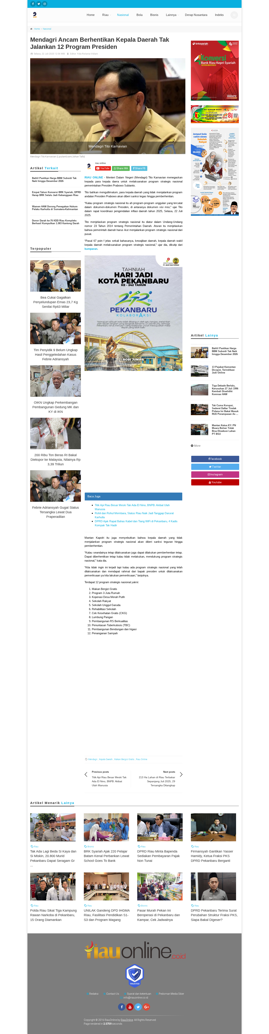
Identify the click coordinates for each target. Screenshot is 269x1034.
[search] (234, 15)
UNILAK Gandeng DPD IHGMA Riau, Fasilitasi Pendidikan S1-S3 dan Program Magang (107, 915)
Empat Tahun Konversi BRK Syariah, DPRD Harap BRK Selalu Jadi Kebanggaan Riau (56, 194)
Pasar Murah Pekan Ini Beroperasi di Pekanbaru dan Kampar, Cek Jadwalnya (158, 915)
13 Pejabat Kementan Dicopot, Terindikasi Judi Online (224, 370)
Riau (105, 14)
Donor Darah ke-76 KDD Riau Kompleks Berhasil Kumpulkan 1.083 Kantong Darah (55, 222)
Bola (140, 14)
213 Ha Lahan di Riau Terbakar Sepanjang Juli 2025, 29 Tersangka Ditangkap (157, 781)
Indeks (219, 14)
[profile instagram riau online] (44, 4)
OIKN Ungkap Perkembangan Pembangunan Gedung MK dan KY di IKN (55, 407)
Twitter (216, 466)
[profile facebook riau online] (33, 4)
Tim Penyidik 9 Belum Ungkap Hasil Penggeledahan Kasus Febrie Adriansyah (56, 354)
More (197, 445)
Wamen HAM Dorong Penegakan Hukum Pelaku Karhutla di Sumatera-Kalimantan (55, 208)
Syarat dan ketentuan (139, 993)
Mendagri (92, 759)
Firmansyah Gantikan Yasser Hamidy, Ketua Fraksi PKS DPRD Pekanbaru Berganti (212, 856)
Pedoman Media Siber (171, 993)
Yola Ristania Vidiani (87, 54)
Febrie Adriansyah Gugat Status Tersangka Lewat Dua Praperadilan (55, 512)
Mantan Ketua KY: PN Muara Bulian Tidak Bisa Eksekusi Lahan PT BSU (224, 429)
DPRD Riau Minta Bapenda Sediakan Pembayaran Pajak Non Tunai (158, 856)
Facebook (216, 458)
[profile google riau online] (146, 1007)
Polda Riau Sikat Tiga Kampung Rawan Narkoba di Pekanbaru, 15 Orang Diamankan (53, 915)
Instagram (216, 474)
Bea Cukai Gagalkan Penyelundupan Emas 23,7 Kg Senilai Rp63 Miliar (55, 302)
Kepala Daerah (106, 759)
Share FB (139, 168)
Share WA (122, 168)
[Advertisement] (133, 466)
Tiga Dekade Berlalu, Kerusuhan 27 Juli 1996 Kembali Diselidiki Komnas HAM (225, 390)
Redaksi (93, 993)
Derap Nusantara (196, 14)
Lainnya (171, 14)
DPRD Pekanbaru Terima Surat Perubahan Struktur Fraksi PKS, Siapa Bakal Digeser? (214, 915)
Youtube (216, 482)
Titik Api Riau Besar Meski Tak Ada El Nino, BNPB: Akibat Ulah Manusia (109, 781)
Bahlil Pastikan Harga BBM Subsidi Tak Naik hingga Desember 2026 (54, 179)
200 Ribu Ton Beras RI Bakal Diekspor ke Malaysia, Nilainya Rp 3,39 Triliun (56, 459)
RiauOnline (127, 1019)
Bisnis (154, 14)
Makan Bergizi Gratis (124, 759)
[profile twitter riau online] (39, 4)
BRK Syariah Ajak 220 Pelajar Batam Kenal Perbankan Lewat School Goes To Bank (106, 856)
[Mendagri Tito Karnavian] (107, 106)
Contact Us (112, 993)
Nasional (123, 14)
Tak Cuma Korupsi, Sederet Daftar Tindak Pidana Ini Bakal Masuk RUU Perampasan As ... (225, 409)
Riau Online (141, 759)
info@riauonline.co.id (136, 997)
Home (91, 14)
